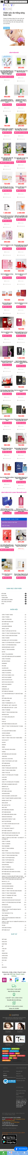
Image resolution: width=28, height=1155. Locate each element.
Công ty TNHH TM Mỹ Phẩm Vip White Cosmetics (14, 910)
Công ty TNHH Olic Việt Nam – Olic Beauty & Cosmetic (14, 838)
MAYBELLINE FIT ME (14, 800)
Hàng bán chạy (19, 1076)
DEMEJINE (14, 686)
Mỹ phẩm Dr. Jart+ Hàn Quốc (14, 705)
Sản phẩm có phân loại (7, 76)
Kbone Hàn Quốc (14, 765)
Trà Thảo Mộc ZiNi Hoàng (14, 749)
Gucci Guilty (14, 740)
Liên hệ (4, 1073)
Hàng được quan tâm (21, 1078)
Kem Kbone (5, 1051)
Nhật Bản (4, 944)
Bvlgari (14, 665)
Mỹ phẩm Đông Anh (14, 698)
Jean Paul (14, 756)
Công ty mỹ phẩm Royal (14, 860)
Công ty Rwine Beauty (14, 862)
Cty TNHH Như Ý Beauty (14, 828)
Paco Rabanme (14, 846)
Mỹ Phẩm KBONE (14, 763)
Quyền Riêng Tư (19, 1097)
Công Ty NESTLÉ (14, 826)
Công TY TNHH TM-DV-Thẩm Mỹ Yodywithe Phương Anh (14, 922)
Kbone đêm (5, 1055)
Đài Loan (4, 960)
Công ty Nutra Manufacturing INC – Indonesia (14, 918)
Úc (2, 965)
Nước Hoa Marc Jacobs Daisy (14, 796)
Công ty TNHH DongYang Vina (14, 712)
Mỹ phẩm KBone (6, 1048)
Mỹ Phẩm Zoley (15, 1048)
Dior (14, 696)
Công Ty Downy (14, 700)
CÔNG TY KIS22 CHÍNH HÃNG (14, 770)
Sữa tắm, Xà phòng (6, 601)
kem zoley (5, 1058)
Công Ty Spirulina (14, 619)
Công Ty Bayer (14, 638)
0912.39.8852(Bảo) (15, 1122)
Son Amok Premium (14, 626)
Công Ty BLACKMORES (14, 654)
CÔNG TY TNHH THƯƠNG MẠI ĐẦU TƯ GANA (14, 726)
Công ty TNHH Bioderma (14, 649)
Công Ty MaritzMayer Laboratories (14, 798)
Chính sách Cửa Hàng (21, 1090)
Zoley (15, 1058)
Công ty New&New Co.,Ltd (14, 703)
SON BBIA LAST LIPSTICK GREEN (14, 640)
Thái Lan (4, 948)
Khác (3, 603)
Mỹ (2, 946)
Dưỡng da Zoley (21, 1055)
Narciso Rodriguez (14, 816)
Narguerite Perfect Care (14, 819)
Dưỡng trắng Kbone (14, 1051)
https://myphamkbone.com (9, 1077)
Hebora (14, 744)
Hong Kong (5, 955)
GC (14, 728)
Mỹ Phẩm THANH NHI (14, 830)
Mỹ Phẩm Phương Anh (14, 621)
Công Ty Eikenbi (14, 710)
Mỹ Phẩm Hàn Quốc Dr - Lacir (14, 707)
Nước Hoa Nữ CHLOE (14, 679)
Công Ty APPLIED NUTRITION (14, 631)
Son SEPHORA (14, 864)
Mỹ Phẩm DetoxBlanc (14, 691)
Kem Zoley (5, 1053)
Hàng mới (18, 1073)
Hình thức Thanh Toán (21, 1099)
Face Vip (11, 1053)
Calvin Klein (14, 668)
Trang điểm (5, 597)
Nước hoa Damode (14, 684)
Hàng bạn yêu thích (20, 1080)
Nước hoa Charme (14, 677)
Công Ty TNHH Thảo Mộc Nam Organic (14, 890)
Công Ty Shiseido (14, 867)
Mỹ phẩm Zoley (14, 930)
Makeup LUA (14, 786)
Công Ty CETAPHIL (14, 672)
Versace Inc (14, 904)
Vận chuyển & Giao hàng (20, 1093)
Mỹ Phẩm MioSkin (14, 812)
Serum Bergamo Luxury (14, 647)
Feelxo (14, 719)
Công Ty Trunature (14, 897)
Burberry (14, 663)
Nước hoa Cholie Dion (14, 682)
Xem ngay (6, 28)
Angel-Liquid (14, 628)
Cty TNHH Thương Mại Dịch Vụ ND (14, 823)
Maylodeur (14, 802)
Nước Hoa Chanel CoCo (14, 675)
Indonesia (4, 958)
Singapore (4, 953)
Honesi (14, 751)
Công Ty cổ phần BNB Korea (14, 645)
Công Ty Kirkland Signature (14, 768)
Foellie (14, 721)
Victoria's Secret (14, 907)
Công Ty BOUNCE (14, 658)
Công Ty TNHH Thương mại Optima (14, 633)
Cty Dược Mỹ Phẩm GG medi (14, 730)
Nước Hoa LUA (14, 789)
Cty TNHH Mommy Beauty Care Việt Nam (14, 693)
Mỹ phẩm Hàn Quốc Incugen (14, 754)
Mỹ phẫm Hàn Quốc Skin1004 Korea (14, 871)
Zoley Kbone (12, 1055)
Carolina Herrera (14, 670)
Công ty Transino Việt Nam (14, 895)
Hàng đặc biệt (19, 1071)
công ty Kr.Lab (14, 772)
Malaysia (4, 967)
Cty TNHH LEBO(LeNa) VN (14, 717)
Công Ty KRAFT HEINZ (14, 614)
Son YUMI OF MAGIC (14, 927)
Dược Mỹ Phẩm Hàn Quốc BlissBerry (14, 656)
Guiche (14, 742)
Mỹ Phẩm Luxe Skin (14, 791)
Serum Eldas (14, 714)
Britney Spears (14, 661)
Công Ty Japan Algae (14, 888)
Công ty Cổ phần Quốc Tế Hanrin (14, 782)
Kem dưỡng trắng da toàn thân (9, 522)
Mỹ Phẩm (4, 593)
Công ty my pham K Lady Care (14, 761)
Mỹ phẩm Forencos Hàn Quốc (14, 724)
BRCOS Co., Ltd (14, 881)
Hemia (14, 747)
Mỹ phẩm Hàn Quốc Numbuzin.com (14, 833)
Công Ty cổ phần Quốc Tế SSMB (14, 775)
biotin (14, 652)
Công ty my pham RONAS (14, 857)
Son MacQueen (14, 793)
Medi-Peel (14, 807)
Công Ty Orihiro (14, 843)
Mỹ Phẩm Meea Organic (14, 809)
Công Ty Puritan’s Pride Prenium (14, 853)
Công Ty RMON (14, 617)
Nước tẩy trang (6, 525)
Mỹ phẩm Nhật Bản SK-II (14, 869)
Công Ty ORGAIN (14, 841)
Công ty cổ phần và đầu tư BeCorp (14, 642)
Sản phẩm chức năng (7, 599)
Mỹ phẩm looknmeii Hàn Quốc (14, 784)
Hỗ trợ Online (6, 1071)
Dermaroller (14, 689)
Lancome (14, 779)
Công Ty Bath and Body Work (14, 635)
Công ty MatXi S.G (14, 735)
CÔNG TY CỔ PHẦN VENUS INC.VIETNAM (14, 902)
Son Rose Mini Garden (14, 886)
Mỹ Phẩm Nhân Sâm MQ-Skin (14, 814)
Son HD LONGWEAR (14, 883)
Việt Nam (4, 939)
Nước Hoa (4, 595)
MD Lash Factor (14, 805)
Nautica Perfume (14, 821)
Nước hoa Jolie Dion (14, 758)
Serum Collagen (6, 1060)
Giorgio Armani (14, 733)
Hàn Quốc (4, 941)
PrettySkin (14, 850)
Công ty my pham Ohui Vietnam (14, 835)
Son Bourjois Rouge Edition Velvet (14, 900)
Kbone (17, 1053)
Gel (10, 1058)
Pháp (3, 951)
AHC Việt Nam (14, 624)
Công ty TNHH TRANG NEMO (14, 893)
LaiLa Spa (14, 777)
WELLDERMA (14, 915)
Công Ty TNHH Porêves (14, 848)
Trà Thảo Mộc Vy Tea (14, 913)
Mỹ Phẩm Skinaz (14, 874)
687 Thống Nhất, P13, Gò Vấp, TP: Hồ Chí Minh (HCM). (13, 1120)
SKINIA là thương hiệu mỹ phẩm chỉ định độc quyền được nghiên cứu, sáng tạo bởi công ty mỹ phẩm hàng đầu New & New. (14, 878)
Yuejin (14, 925)
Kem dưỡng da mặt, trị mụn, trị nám (10, 519)
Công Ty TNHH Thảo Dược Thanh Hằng (14, 737)
